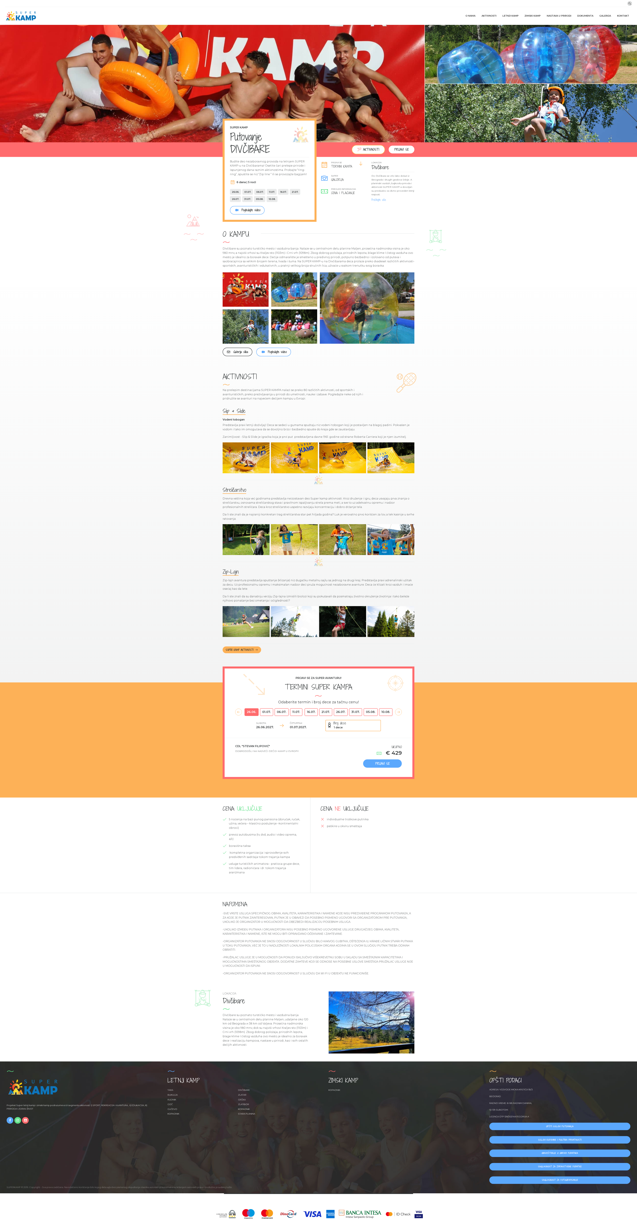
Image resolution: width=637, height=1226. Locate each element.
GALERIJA (605, 15)
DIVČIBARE (244, 1090)
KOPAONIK (244, 1109)
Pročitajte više (378, 200)
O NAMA (470, 15)
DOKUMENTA (585, 15)
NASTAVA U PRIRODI (559, 15)
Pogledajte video (250, 210)
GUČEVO (172, 1109)
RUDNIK (172, 1099)
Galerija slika (240, 352)
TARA (170, 1090)
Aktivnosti (371, 149)
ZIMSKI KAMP (533, 15)
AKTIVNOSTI (489, 15)
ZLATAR (242, 1094)
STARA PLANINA (246, 1113)
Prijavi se (401, 149)
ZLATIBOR (243, 1104)
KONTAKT (623, 15)
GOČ (170, 1104)
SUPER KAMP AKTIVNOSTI (240, 650)
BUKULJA (173, 1094)
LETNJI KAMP (510, 15)
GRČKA (242, 1099)
